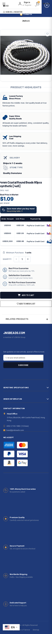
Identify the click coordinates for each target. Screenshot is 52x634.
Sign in (27, 2)
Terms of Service (23, 630)
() (38, 2)
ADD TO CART (27, 295)
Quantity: (7, 259)
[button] (26, 319)
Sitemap (36, 630)
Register (28, 5)
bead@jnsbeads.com (15, 430)
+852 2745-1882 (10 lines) (17, 426)
